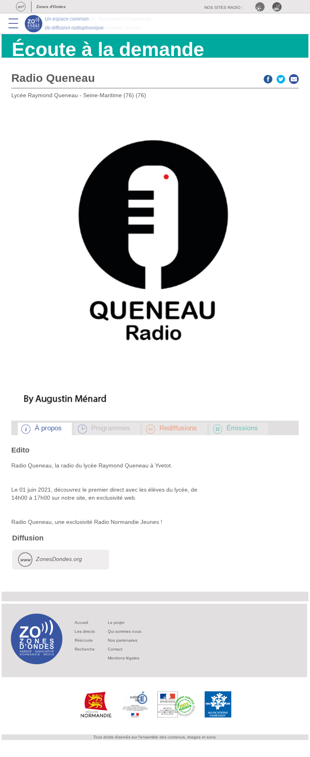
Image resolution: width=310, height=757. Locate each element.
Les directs (85, 631)
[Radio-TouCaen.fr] (278, 6)
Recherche (85, 649)
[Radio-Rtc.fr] (262, 6)
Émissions (242, 428)
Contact (115, 649)
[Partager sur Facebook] (268, 78)
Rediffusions (178, 428)
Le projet (116, 622)
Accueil (81, 622)
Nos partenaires (122, 640)
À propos (48, 428)
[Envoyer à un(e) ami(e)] (294, 78)
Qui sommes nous (124, 631)
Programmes (110, 428)
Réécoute (84, 640)
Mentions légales (123, 658)
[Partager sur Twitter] (281, 78)
